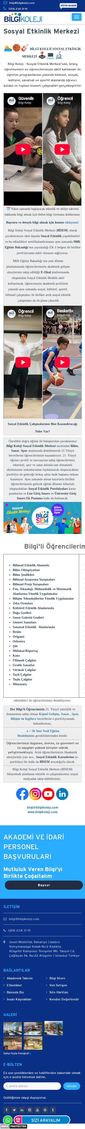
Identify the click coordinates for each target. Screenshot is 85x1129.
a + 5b (31, 731)
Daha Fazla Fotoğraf (16, 1053)
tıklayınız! (72, 222)
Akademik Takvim (20, 978)
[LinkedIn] (35, 793)
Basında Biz (15, 992)
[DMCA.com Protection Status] (13, 1126)
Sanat (65, 714)
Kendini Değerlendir (64, 999)
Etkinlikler (14, 985)
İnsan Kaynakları (19, 999)
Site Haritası (58, 992)
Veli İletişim (58, 985)
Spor (75, 714)
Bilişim (15, 719)
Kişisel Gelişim (49, 714)
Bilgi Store (57, 978)
